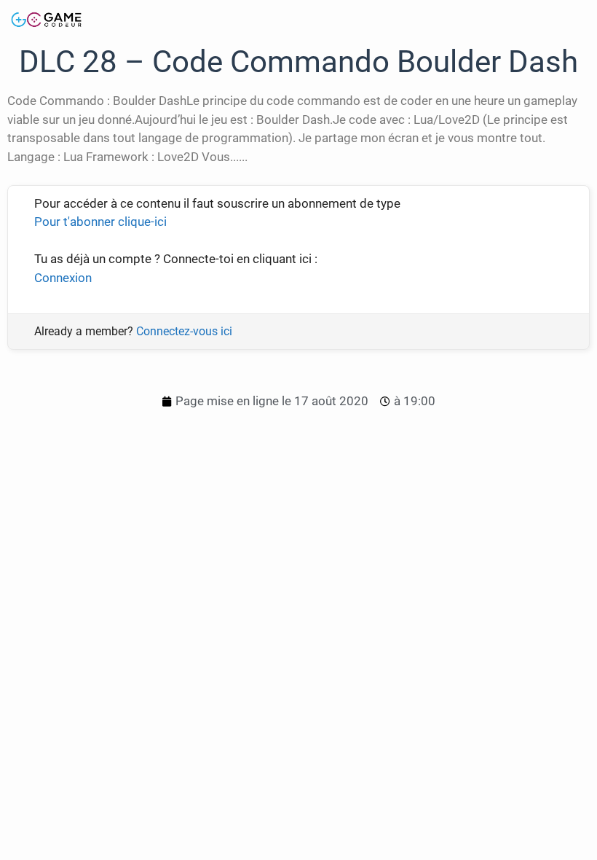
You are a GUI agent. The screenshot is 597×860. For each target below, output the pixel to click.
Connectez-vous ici (184, 331)
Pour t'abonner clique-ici (100, 221)
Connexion (63, 277)
